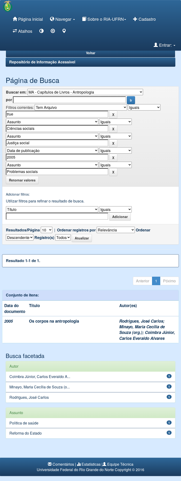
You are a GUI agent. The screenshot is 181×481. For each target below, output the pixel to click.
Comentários (63, 464)
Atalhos (24, 31)
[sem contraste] (52, 32)
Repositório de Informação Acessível (42, 62)
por (9, 99)
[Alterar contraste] (41, 32)
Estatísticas (91, 464)
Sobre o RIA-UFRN (105, 19)
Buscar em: (16, 92)
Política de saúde (23, 423)
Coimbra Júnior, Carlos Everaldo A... (39, 376)
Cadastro (146, 19)
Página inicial (30, 19)
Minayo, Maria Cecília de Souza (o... (39, 387)
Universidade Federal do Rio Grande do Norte (75, 469)
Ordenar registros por (76, 230)
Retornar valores (22, 180)
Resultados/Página (23, 230)
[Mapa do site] (64, 32)
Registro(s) (44, 237)
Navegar (63, 19)
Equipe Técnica (120, 464)
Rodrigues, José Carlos (141, 321)
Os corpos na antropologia (54, 321)
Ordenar (143, 230)
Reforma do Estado (25, 433)
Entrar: (165, 45)
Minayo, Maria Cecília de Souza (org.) (142, 329)
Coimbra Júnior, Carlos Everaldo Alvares (147, 335)
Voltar (90, 52)
